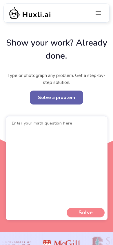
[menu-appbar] (98, 13)
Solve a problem (56, 97)
